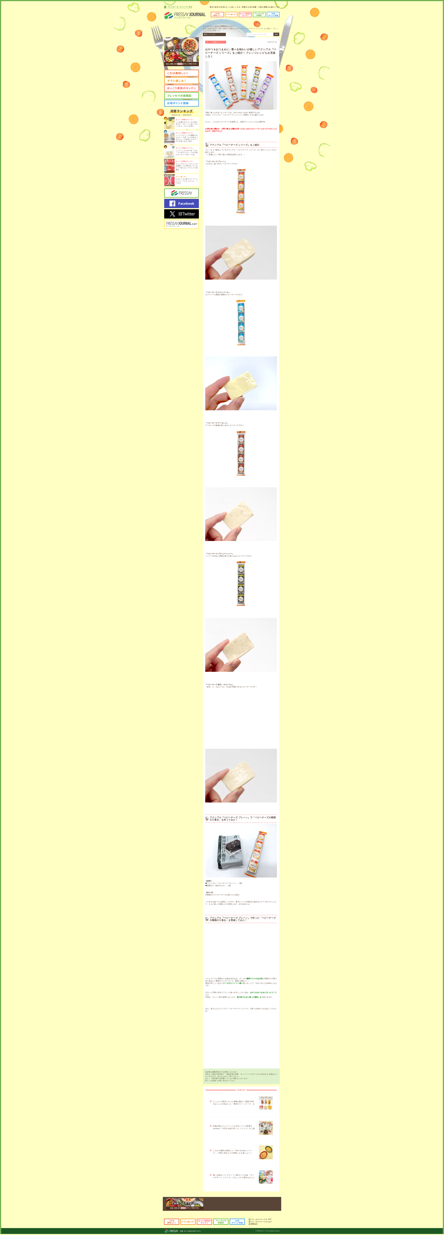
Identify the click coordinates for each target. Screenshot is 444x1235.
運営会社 (254, 1224)
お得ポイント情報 (273, 14)
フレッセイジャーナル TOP (261, 1219)
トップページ (208, 26)
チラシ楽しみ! (231, 14)
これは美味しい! (217, 14)
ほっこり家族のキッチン (240, 12)
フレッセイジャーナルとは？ (261, 1222)
